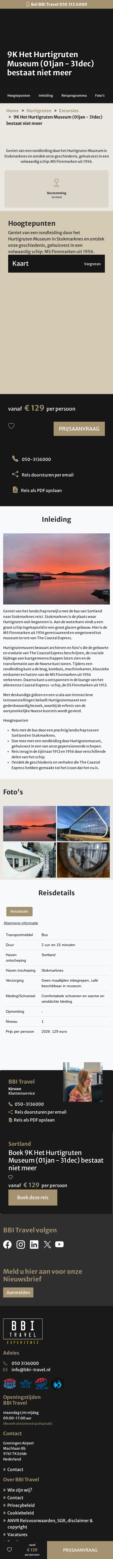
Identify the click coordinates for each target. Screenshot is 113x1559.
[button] (18, 96)
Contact (15, 1469)
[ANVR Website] (9, 1383)
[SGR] (41, 1383)
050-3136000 (36, 459)
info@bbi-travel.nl (31, 1369)
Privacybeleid (21, 1505)
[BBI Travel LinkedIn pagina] (35, 1246)
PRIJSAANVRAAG (79, 429)
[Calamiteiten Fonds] (57, 1383)
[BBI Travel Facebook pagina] (8, 1246)
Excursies (69, 110)
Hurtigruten (39, 110)
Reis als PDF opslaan (41, 490)
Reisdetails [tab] (19, 911)
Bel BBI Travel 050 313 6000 (59, 4)
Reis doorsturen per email (47, 475)
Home (12, 110)
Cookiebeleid (20, 1513)
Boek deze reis (33, 1197)
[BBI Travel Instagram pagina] (22, 1246)
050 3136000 (25, 1363)
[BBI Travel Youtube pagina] (60, 1246)
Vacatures (17, 1534)
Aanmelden (18, 1292)
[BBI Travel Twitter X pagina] (48, 1246)
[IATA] (25, 1383)
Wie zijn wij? (19, 1490)
